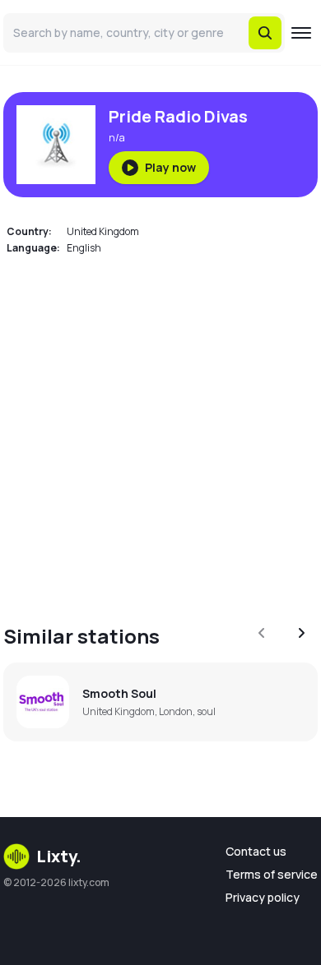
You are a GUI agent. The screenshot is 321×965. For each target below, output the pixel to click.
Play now (170, 167)
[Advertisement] (160, 430)
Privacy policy (263, 897)
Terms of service (272, 874)
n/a (117, 138)
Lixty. (58, 856)
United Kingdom (103, 231)
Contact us (256, 851)
